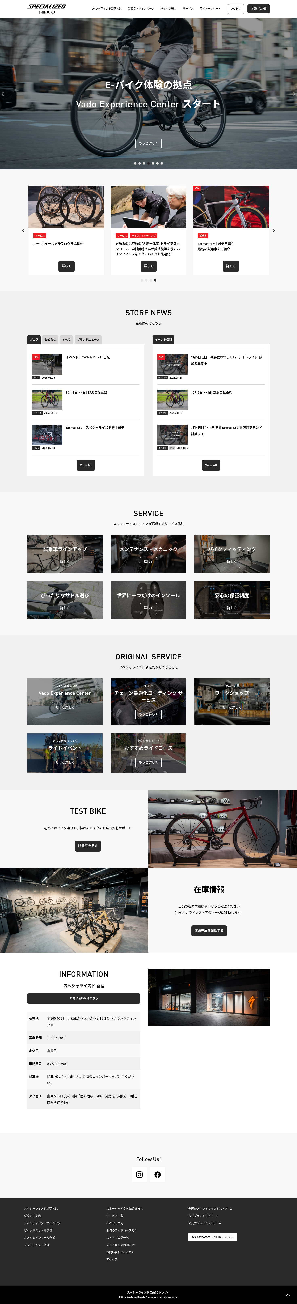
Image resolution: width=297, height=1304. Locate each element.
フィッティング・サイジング (42, 1223)
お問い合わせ (258, 8)
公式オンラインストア (202, 1223)
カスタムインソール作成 (39, 1237)
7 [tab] (162, 163)
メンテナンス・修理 (37, 1245)
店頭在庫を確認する (209, 930)
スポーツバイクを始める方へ (124, 1208)
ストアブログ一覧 (117, 1237)
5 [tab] (153, 163)
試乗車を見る (88, 846)
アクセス (236, 9)
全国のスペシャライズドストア (208, 1208)
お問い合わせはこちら (84, 998)
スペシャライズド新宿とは (41, 1208)
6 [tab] (157, 163)
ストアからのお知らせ (120, 1245)
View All (86, 465)
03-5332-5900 (57, 1063)
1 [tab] (135, 163)
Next (293, 93)
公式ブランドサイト (201, 1216)
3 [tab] (144, 163)
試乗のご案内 (32, 1216)
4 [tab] (148, 163)
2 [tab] (139, 163)
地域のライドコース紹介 (121, 1230)
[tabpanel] (148, 93)
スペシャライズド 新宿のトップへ (148, 1292)
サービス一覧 (114, 1216)
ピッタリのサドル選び (38, 1230)
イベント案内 (114, 1223)
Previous (4, 93)
